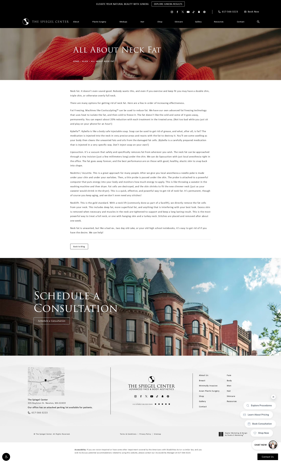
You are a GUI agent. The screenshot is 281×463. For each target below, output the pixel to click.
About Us (203, 375)
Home (76, 61)
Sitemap (157, 434)
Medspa (123, 21)
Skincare (179, 21)
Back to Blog (79, 246)
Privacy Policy (145, 434)
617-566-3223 (184, 452)
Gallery (198, 21)
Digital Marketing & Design (236, 434)
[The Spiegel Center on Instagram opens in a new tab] (172, 12)
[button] (6, 457)
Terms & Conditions (128, 434)
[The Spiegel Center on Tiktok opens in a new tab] (194, 12)
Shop (159, 21)
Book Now (253, 11)
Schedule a (76, 302)
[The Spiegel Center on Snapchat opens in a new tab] (199, 12)
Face (229, 375)
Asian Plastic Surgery (209, 390)
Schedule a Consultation (51, 320)
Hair (142, 21)
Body (229, 380)
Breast (202, 380)
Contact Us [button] (268, 456)
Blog (85, 61)
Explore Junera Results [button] (168, 4)
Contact (240, 21)
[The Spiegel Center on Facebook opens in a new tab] (177, 12)
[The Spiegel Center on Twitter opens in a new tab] (183, 12)
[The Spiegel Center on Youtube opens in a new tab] (188, 12)
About (76, 21)
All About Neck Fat (102, 61)
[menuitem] (172, 12)
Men (229, 385)
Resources (219, 21)
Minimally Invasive (208, 385)
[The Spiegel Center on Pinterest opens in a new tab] (204, 12)
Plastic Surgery (99, 21)
